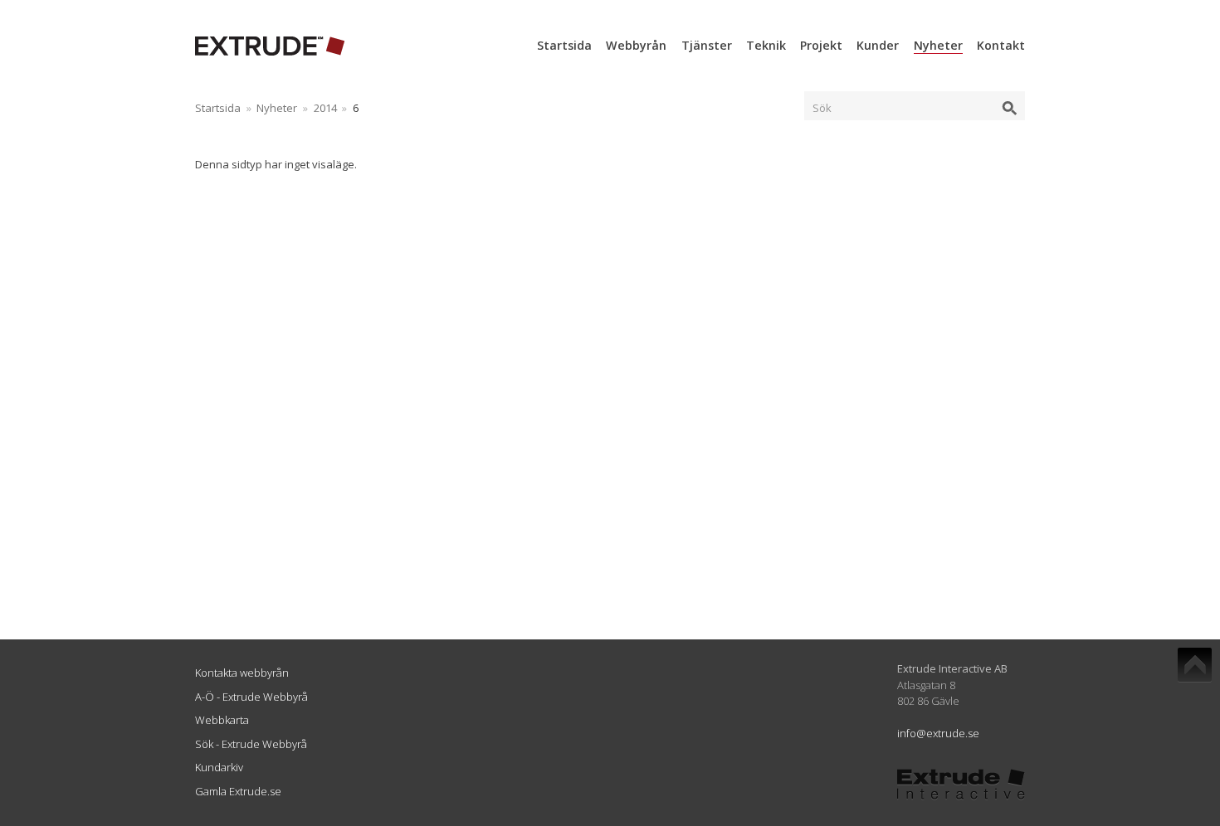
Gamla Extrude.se (238, 791)
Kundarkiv (219, 767)
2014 (325, 107)
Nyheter (938, 45)
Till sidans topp (1195, 665)
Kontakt (1001, 45)
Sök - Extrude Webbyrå (251, 743)
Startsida (564, 45)
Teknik (766, 45)
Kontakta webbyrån (242, 672)
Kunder (877, 45)
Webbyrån (636, 45)
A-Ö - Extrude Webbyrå (251, 696)
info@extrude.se (938, 733)
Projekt (821, 45)
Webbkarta (222, 719)
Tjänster (706, 45)
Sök (822, 107)
